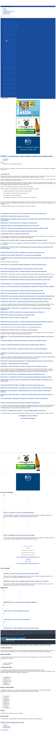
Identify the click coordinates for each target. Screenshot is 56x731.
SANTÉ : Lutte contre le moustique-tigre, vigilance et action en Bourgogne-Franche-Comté (22, 290)
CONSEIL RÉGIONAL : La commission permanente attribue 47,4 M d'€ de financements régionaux (24, 283)
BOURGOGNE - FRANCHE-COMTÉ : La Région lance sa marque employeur (19, 329)
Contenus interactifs (23, 644)
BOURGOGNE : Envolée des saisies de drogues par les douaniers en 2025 (18, 314)
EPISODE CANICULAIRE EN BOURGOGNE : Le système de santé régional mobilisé (21, 255)
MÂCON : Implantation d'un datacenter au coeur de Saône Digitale (19, 535)
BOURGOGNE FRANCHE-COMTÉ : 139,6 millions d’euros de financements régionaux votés (22, 252)
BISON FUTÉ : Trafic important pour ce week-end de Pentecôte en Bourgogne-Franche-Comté (23, 293)
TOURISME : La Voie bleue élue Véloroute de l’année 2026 (14, 363)
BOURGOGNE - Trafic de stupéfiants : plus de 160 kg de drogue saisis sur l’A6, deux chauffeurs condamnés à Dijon (27, 296)
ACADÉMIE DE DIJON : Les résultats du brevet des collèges (15, 233)
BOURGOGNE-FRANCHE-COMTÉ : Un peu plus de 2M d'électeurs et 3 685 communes (21, 324)
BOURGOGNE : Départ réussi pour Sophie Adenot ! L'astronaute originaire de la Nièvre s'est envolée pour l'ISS (27, 360)
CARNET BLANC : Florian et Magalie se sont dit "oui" (16, 610)
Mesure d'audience (14, 644)
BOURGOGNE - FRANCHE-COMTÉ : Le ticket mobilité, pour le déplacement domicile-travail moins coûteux (26, 298)
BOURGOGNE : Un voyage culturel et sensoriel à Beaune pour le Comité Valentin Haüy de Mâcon (23, 264)
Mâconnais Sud (6, 13)
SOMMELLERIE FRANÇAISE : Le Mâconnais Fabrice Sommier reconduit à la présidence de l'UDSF (24, 301)
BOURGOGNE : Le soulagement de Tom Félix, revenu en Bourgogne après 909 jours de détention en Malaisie (26, 376)
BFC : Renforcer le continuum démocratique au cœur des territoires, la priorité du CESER (22, 268)
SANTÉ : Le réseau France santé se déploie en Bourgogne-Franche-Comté (27, 156)
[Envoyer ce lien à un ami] (5, 160)
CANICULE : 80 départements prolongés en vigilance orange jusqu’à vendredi (19, 231)
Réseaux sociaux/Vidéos (34, 644)
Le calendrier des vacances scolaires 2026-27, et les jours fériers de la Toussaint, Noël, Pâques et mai (23, 213)
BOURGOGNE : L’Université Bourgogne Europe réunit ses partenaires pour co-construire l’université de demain (27, 276)
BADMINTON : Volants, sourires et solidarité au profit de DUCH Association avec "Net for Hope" (26, 581)
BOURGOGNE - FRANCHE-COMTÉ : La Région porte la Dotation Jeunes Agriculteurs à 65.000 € (24, 240)
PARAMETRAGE (4, 638)
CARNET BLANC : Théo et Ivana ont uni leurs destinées (16, 619)
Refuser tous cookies (15, 722)
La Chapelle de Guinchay (8, 11)
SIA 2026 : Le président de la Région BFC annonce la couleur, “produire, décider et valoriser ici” (23, 344)
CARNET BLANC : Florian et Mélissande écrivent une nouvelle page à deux (21, 628)
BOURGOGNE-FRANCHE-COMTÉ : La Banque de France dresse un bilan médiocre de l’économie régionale (26, 387)
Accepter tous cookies (5, 722)
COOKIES (3, 639)
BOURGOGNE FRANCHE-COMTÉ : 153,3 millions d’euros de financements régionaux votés (22, 385)
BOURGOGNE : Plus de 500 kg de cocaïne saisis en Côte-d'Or (15, 216)
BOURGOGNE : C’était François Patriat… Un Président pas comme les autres (19, 222)
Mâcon (4, 8)
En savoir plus (28, 634)
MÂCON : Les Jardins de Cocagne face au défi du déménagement (18, 512)
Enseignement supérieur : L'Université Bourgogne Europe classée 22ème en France (20, 225)
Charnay (5, 10)
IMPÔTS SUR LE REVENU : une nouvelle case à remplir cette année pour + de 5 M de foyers (22, 312)
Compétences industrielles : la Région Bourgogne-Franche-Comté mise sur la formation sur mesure (23, 340)
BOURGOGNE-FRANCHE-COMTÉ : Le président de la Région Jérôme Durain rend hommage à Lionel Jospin (27, 321)
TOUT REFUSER (21, 638)
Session (48, 644)
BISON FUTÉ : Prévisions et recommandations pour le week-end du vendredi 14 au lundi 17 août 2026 (24, 228)
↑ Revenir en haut (4, 729)
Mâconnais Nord (7, 12)
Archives (5, 725)
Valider (22, 722)
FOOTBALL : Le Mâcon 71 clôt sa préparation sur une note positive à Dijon (21, 573)
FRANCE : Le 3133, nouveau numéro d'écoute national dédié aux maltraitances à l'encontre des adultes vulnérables (27, 286)
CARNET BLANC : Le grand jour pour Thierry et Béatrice (20, 602)
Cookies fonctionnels (5, 644)
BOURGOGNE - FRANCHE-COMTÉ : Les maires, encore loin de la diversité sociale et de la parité (24, 366)
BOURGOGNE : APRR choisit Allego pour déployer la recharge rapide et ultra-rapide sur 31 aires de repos (25, 279)
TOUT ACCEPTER (13, 638)
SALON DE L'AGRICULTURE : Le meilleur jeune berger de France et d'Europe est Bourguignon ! (24, 348)
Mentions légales (7, 727)
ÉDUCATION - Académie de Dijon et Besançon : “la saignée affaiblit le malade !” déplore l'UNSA (23, 410)
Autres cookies (43, 644)
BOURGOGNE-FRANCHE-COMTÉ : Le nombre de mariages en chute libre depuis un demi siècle (24, 271)
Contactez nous (6, 726)
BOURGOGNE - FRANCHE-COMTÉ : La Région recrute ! (15, 317)
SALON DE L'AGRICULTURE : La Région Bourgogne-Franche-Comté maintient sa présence (23, 374)
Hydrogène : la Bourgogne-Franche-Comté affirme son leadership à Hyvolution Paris (20, 402)
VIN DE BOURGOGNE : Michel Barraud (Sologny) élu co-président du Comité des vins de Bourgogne (24, 398)
